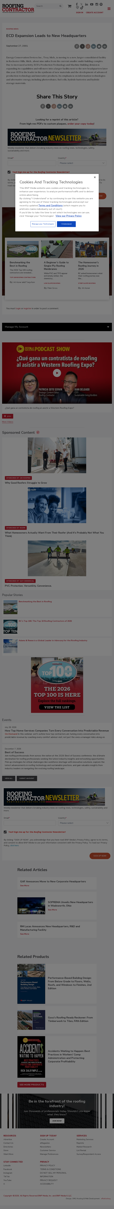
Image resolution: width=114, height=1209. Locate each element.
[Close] (95, 177)
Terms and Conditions (50, 205)
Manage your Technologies (43, 224)
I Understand (66, 224)
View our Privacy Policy (69, 216)
